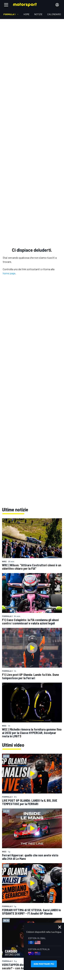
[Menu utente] (57, 4)
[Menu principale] (6, 4)
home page (9, 273)
